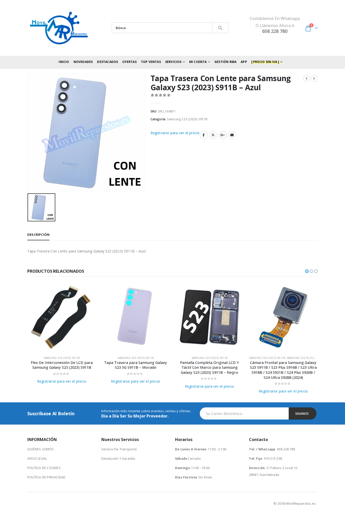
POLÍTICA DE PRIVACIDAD (46, 477)
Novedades (83, 62)
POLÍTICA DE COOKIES (44, 468)
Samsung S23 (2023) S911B (187, 119)
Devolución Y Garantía (118, 458)
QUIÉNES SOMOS (40, 449)
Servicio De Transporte (119, 449)
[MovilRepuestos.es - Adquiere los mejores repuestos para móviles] (58, 28)
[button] (307, 271)
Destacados (107, 62)
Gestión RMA (225, 62)
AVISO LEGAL (37, 458)
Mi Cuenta (198, 62)
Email (232, 135)
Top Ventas (151, 62)
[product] (61, 317)
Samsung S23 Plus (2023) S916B (308, 358)
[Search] (220, 28)
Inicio (64, 62)
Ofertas (129, 62)
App (244, 62)
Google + (223, 135)
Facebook (204, 135)
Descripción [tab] (38, 234)
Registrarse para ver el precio (175, 132)
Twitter (213, 135)
